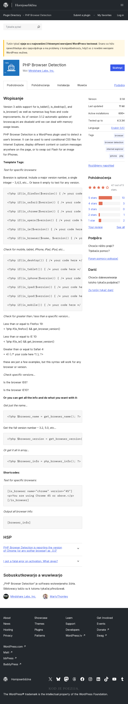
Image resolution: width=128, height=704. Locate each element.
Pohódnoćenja (41, 85)
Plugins (38, 629)
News (6, 623)
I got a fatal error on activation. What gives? (30, 561)
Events (101, 623)
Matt (8, 652)
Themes (39, 623)
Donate (103, 629)
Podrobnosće (15, 85)
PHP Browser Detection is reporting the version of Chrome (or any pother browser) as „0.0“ (32, 549)
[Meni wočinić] (122, 5)
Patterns (39, 635)
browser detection (114, 142)
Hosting (8, 629)
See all (121, 227)
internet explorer (115, 149)
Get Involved (105, 617)
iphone (113, 156)
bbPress (10, 658)
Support (70, 623)
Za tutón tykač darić (101, 290)
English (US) (118, 127)
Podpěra (119, 85)
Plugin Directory (12, 15)
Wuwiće (82, 85)
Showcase (40, 617)
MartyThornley (59, 596)
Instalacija (63, 85)
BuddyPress (12, 664)
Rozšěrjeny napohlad (101, 165)
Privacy (7, 635)
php (121, 156)
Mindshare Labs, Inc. (41, 70)
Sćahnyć (117, 67)
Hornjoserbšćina (21, 679)
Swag (102, 635)
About (7, 617)
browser (119, 135)
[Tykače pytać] (38, 27)
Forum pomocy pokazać (103, 258)
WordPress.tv (76, 635)
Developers (73, 629)
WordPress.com (14, 646)
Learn (69, 617)
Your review (95, 227)
